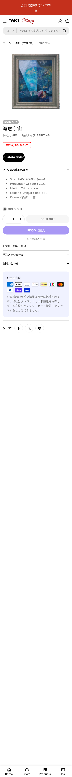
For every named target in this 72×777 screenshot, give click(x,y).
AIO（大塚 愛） (25, 43)
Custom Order (13, 157)
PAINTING (43, 135)
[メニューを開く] (5, 21)
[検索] (64, 31)
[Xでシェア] (29, 328)
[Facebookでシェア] (19, 328)
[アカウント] (60, 21)
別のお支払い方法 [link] (36, 238)
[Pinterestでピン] (39, 328)
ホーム (7, 43)
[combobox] (36, 31)
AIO (14, 135)
